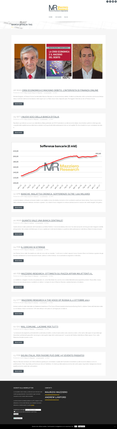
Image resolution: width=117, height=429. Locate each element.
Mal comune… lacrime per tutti (39, 326)
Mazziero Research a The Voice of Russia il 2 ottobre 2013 (55, 300)
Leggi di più (81, 426)
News (33, 92)
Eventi (30, 92)
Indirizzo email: (19, 410)
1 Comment (39, 249)
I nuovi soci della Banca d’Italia (40, 117)
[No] (115, 426)
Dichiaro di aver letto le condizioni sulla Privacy (26, 411)
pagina (32, 405)
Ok (75, 426)
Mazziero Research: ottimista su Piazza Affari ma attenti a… (57, 273)
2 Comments (43, 119)
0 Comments (47, 92)
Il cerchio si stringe (33, 247)
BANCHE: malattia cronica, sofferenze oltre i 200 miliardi (55, 194)
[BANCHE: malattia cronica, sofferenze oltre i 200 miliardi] (58, 166)
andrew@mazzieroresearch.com (52, 399)
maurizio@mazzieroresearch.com (52, 394)
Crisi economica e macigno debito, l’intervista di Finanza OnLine (60, 90)
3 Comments (39, 329)
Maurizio (40, 92)
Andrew (31, 223)
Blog (26, 92)
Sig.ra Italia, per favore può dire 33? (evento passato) (52, 355)
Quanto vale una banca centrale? (42, 220)
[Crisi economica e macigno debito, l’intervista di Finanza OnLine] (58, 61)
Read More (18, 103)
